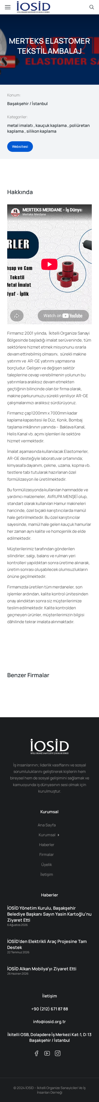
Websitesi (20, 146)
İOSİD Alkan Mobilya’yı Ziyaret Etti (41, 969)
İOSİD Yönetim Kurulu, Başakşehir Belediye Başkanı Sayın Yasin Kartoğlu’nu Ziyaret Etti (49, 914)
